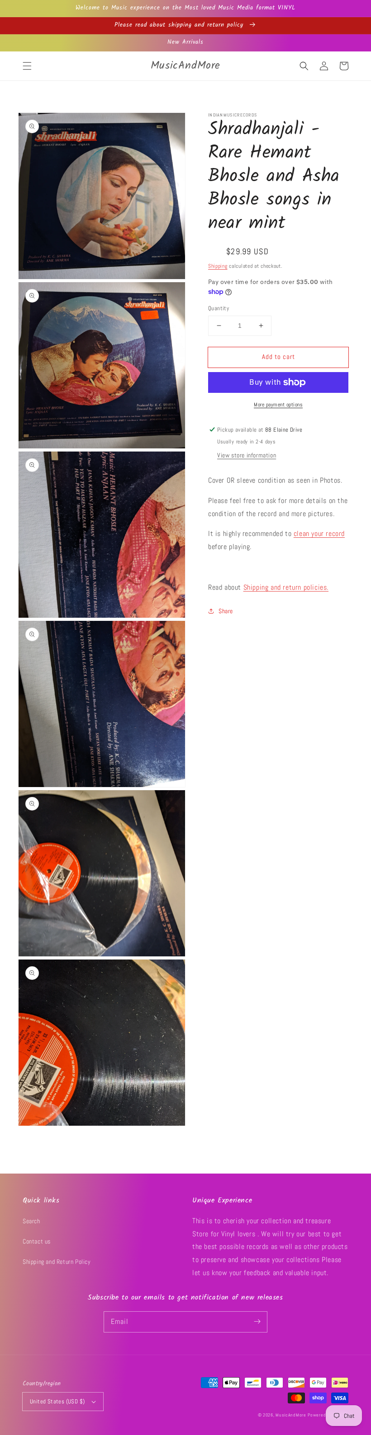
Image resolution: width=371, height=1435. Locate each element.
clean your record (319, 533)
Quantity (218, 308)
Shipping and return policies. (285, 587)
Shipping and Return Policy (57, 1262)
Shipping (218, 266)
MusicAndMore (291, 1415)
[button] (27, 66)
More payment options (278, 404)
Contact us (37, 1241)
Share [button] (226, 611)
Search (31, 1221)
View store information (246, 455)
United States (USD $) (57, 1401)
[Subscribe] (257, 1322)
